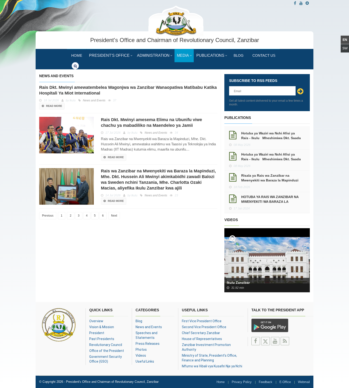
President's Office (109, 55)
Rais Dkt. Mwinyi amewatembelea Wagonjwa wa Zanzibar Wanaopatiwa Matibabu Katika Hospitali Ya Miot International (128, 90)
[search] (75, 65)
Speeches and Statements (146, 335)
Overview (96, 321)
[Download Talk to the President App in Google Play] (269, 324)
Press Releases (148, 343)
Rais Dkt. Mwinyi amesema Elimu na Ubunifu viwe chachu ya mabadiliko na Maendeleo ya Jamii (151, 122)
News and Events (149, 327)
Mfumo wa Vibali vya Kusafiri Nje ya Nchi (212, 366)
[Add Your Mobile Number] (307, 3)
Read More (54, 105)
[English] (345, 40)
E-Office (285, 382)
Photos (141, 349)
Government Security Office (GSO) (105, 359)
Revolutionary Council (105, 345)
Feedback (265, 382)
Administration (153, 55)
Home (76, 55)
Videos (141, 355)
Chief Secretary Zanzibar (201, 333)
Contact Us (263, 55)
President (96, 333)
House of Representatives (202, 339)
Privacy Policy (242, 382)
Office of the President (106, 351)
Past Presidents (101, 339)
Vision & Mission (101, 327)
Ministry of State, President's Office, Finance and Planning (209, 358)
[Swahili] (345, 48)
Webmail (304, 382)
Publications (210, 55)
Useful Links (145, 361)
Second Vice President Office (204, 327)
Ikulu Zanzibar (238, 282)
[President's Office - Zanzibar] (175, 20)
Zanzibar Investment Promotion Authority (206, 347)
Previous (47, 215)
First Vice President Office (202, 321)
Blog (239, 55)
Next (114, 215)
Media (183, 55)
